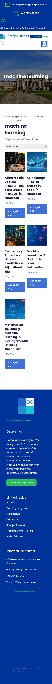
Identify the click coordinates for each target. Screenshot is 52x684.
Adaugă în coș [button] (13, 213)
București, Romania (35, 28)
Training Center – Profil (19, 530)
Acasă (10, 502)
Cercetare (12, 519)
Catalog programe (17, 508)
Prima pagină (12, 116)
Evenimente (13, 513)
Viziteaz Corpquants (21, 482)
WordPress (33, 591)
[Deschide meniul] (2, 43)
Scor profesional (15, 525)
